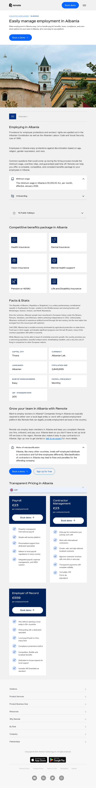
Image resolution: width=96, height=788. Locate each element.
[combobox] (48, 490)
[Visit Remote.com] (15, 5)
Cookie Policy (38, 768)
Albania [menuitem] (35, 16)
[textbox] (48, 490)
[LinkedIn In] (43, 777)
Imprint (74, 768)
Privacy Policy (24, 768)
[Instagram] (61, 777)
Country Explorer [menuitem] (19, 16)
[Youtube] (34, 777)
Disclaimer (64, 768)
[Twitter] (52, 777)
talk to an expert (54, 438)
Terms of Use (52, 768)
